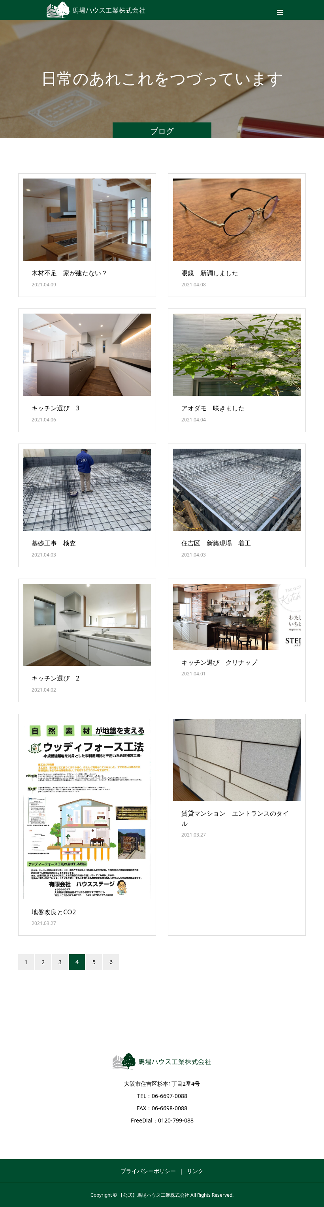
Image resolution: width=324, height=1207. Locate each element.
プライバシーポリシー (148, 1171)
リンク (195, 1171)
